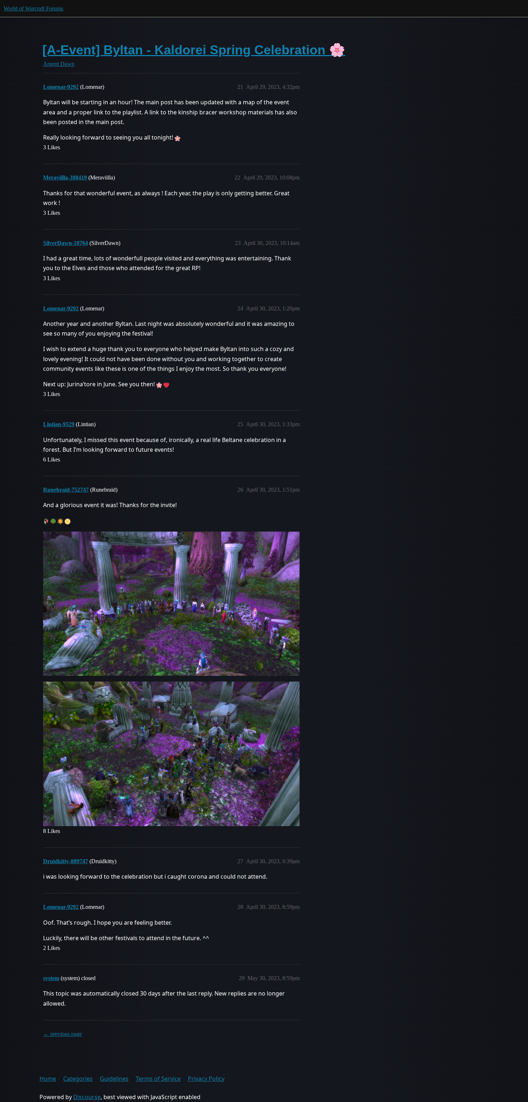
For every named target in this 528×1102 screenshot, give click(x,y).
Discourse (87, 1097)
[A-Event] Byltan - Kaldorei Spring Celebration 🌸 (193, 49)
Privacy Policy (206, 1079)
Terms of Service (158, 1079)
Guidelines (114, 1079)
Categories (78, 1079)
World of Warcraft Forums (33, 8)
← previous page (62, 1034)
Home (48, 1079)
